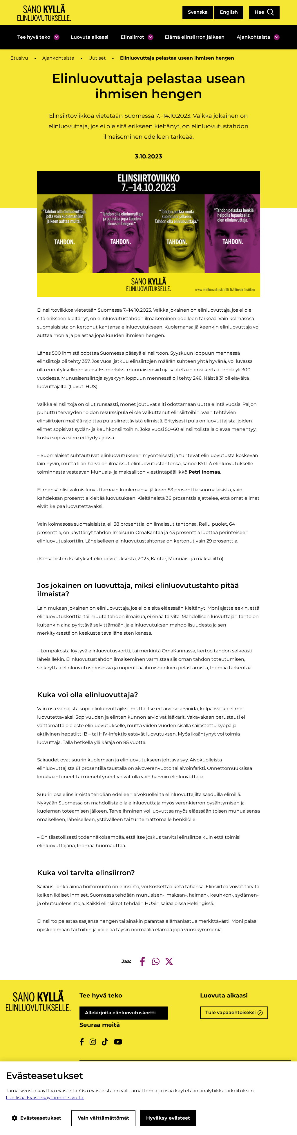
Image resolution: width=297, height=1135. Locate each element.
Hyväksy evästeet (168, 1118)
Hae (260, 12)
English (229, 12)
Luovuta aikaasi (89, 37)
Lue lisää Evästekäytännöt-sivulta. (45, 1097)
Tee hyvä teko (33, 37)
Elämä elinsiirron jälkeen (194, 37)
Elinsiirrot (132, 37)
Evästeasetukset (40, 1118)
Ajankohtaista (253, 37)
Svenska (198, 12)
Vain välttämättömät (103, 1118)
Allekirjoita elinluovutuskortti (126, 1015)
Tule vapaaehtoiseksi (236, 1014)
